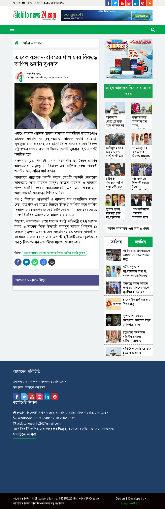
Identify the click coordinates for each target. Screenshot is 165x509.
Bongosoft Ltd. (131, 503)
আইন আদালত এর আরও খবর (128, 228)
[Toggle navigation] (12, 29)
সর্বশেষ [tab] (116, 241)
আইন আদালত (32, 43)
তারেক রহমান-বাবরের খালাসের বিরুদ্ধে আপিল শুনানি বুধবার (54, 253)
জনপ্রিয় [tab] (140, 241)
